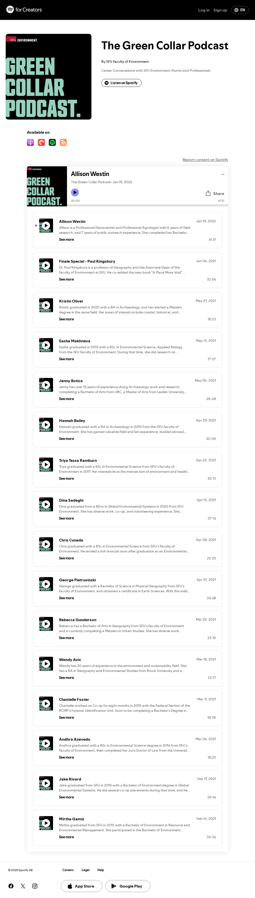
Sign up (220, 10)
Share (218, 193)
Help (100, 870)
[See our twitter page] (23, 886)
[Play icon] (75, 192)
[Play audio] (223, 173)
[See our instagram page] (35, 886)
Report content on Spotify (205, 159)
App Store (84, 886)
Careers (68, 870)
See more (66, 239)
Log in (203, 10)
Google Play (131, 886)
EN (242, 9)
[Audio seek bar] (147, 205)
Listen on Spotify (124, 82)
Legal (85, 870)
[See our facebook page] (11, 886)
